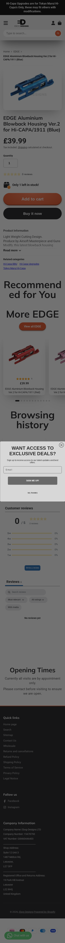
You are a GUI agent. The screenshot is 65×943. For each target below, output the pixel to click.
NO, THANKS (32, 493)
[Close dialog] (61, 445)
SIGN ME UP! (32, 481)
